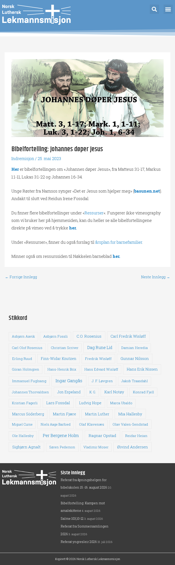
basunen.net (147, 191)
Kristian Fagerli (25, 403)
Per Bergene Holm (61, 435)
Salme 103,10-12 (72, 518)
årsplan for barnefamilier (118, 242)
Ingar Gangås (69, 380)
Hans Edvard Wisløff (101, 369)
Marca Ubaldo (121, 403)
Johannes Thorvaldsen (30, 392)
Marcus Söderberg (28, 414)
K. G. (92, 392)
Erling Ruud (22, 358)
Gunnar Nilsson (135, 358)
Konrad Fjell (143, 392)
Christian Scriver (64, 348)
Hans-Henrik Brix (61, 369)
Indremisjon (22, 158)
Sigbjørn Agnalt (26, 446)
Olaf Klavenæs (91, 424)
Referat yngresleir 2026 (79, 542)
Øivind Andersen (132, 446)
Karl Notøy (114, 391)
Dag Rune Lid (99, 347)
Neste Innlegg (155, 277)
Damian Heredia (134, 348)
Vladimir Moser (95, 447)
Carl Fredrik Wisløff (128, 336)
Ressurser (94, 213)
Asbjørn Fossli (55, 336)
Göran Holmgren (25, 369)
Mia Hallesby (130, 414)
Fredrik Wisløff (98, 358)
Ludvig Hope (90, 402)
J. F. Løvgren (102, 381)
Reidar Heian (136, 435)
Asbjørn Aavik (23, 336)
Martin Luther (97, 414)
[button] (154, 9)
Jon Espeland (69, 391)
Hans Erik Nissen (142, 369)
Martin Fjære (64, 414)
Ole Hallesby (23, 435)
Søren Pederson (62, 447)
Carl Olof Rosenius (27, 348)
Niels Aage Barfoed (56, 424)
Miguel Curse (22, 424)
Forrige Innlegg (21, 277)
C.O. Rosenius (89, 336)
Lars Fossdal (58, 402)
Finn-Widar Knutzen (58, 358)
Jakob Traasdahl (134, 381)
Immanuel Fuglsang (29, 381)
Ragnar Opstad (102, 435)
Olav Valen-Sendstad (130, 424)
